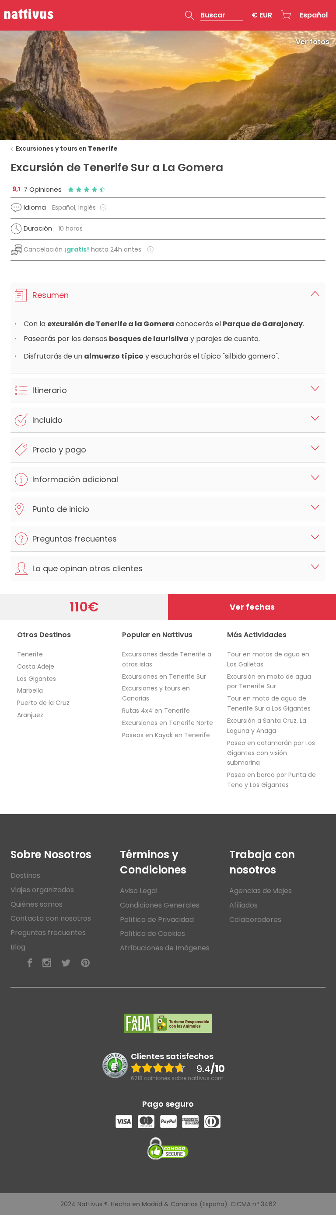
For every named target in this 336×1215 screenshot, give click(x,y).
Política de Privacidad (157, 920)
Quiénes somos (36, 904)
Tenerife (30, 654)
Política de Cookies (152, 934)
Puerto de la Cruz (43, 702)
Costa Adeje (35, 666)
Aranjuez (30, 715)
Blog (17, 947)
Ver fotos (312, 42)
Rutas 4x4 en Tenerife (156, 710)
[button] (214, 15)
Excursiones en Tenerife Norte (167, 722)
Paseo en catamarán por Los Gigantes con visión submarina (271, 753)
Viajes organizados (42, 890)
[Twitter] (66, 963)
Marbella (30, 690)
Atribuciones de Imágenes (165, 948)
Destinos (25, 875)
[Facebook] (29, 963)
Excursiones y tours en (67, 148)
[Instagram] (47, 963)
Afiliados (243, 905)
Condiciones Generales (160, 905)
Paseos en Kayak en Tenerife (166, 735)
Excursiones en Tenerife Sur (164, 676)
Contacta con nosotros (50, 918)
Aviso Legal (139, 891)
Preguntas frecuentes (48, 933)
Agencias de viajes (260, 891)
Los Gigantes (36, 678)
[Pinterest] (85, 963)
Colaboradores (255, 920)
